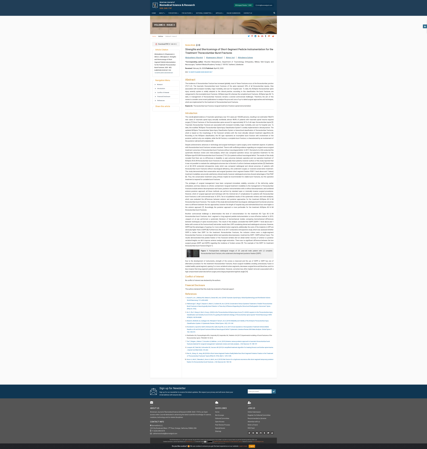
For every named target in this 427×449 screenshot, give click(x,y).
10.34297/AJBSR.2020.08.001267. (163, 73)
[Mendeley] (261, 433)
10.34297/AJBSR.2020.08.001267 (200, 72)
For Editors (172, 13)
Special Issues (220, 428)
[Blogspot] (257, 433)
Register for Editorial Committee (259, 415)
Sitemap (218, 431)
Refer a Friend (253, 425)
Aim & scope (219, 415)
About (161, 13)
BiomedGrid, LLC (190, 441)
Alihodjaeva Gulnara (245, 58)
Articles (219, 13)
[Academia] (268, 433)
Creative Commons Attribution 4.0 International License (228, 441)
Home (154, 13)
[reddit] (272, 433)
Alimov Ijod (230, 58)
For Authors (186, 13)
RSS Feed (251, 428)
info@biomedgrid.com (265, 5)
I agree (252, 446)
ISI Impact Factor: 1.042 (243, 5)
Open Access (219, 422)
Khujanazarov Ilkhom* (214, 58)
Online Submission (233, 13)
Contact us (248, 13)
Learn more (243, 446)
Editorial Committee (203, 13)
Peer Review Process (222, 425)
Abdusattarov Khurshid (194, 58)
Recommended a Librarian (257, 418)
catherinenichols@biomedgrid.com (164, 433)
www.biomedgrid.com (258, 441)
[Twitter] (249, 433)
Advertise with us (254, 422)
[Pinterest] (253, 433)
